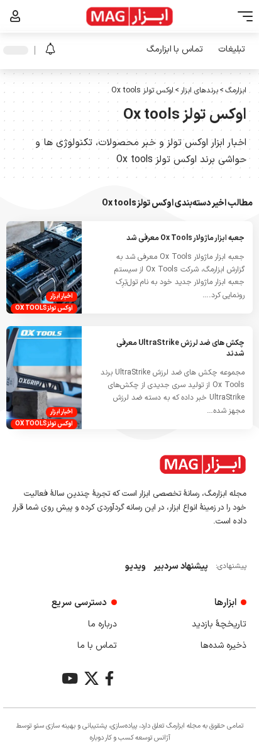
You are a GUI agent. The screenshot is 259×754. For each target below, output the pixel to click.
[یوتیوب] (69, 678)
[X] (91, 678)
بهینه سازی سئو (54, 726)
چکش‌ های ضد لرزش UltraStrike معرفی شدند (180, 348)
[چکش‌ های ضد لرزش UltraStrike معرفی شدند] (44, 377)
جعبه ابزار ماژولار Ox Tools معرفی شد (185, 238)
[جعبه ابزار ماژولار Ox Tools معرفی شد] (44, 267)
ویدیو (135, 566)
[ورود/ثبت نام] (15, 16)
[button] (242, 16)
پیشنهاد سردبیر (180, 566)
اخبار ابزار (61, 296)
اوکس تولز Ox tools (44, 308)
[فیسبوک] (109, 678)
